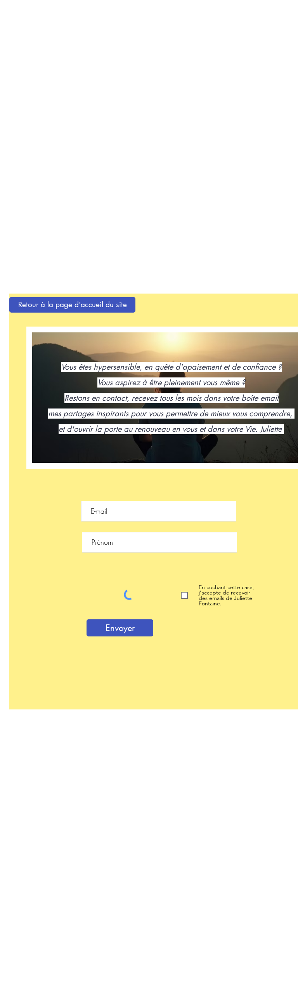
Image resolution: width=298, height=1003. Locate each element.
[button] (72, 305)
